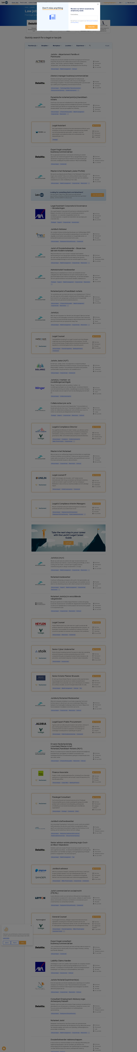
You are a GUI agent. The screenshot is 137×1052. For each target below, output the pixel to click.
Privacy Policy (75, 22)
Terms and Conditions (92, 21)
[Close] (98, 4)
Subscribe (91, 27)
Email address (74, 14)
